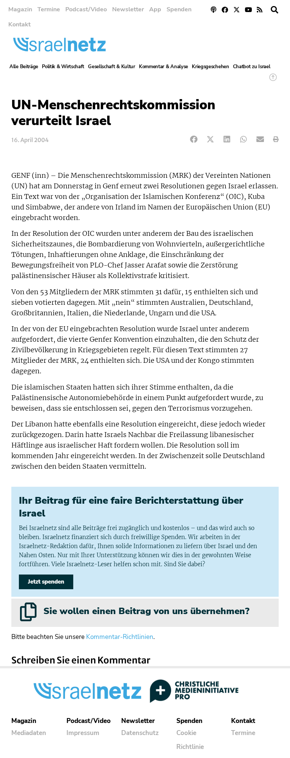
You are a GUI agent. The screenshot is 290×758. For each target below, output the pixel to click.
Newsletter (128, 9)
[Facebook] (225, 9)
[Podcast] (213, 9)
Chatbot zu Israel (251, 66)
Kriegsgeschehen (210, 66)
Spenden (179, 9)
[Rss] (259, 9)
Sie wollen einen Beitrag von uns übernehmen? (146, 611)
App (155, 9)
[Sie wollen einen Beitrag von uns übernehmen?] (28, 611)
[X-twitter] (236, 9)
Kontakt (19, 24)
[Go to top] (273, 80)
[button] (274, 9)
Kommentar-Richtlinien (119, 637)
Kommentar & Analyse (163, 66)
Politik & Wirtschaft (63, 66)
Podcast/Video (86, 9)
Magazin (20, 9)
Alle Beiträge (23, 66)
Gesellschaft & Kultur (111, 66)
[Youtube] (248, 9)
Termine (48, 9)
